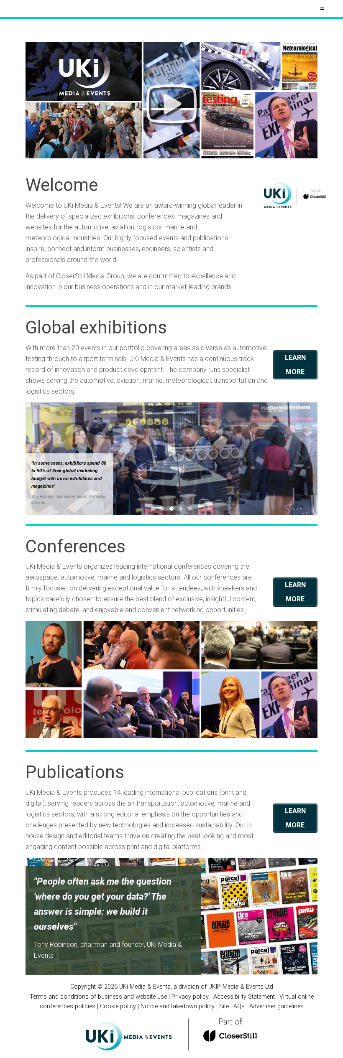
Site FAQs (232, 1006)
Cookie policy (118, 1006)
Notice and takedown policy (178, 1006)
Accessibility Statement (244, 996)
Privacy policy (190, 996)
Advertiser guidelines (276, 1006)
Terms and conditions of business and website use (98, 996)
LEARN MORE (295, 365)
